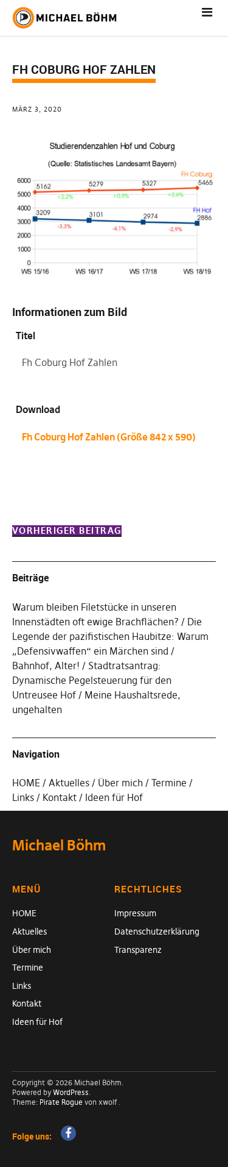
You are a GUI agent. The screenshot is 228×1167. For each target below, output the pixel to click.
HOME (26, 783)
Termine (169, 783)
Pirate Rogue (61, 1102)
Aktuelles (69, 783)
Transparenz (138, 949)
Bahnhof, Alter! (46, 665)
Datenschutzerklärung (156, 931)
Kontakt (60, 797)
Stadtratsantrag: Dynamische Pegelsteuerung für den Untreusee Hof (91, 680)
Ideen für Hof (114, 797)
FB (68, 1133)
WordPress (71, 1092)
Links (23, 797)
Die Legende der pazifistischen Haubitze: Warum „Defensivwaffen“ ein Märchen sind (110, 636)
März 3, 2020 (37, 109)
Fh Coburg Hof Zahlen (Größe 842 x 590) (109, 437)
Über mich (120, 783)
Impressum (135, 913)
